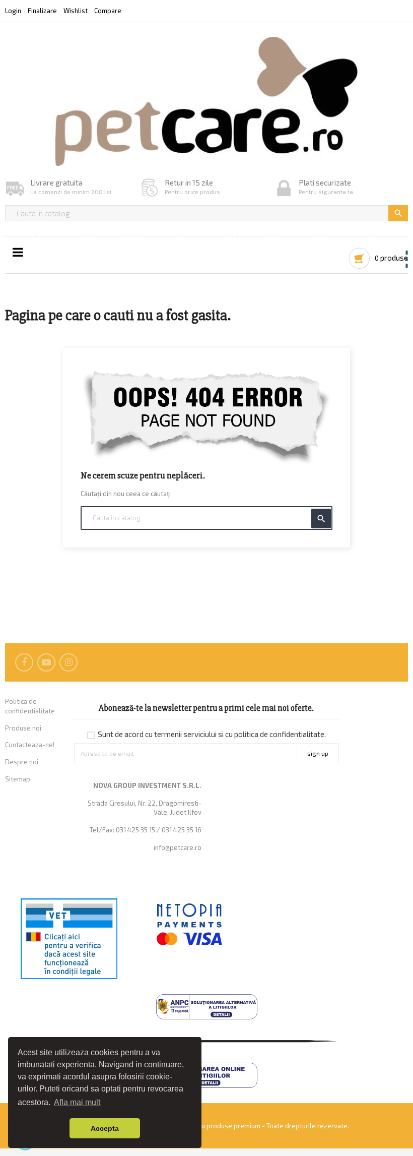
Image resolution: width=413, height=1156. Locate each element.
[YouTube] (46, 662)
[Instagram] (68, 662)
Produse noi (23, 728)
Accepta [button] (105, 1128)
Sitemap (17, 779)
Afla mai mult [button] (77, 1102)
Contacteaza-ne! (29, 745)
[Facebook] (24, 662)
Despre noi (21, 762)
